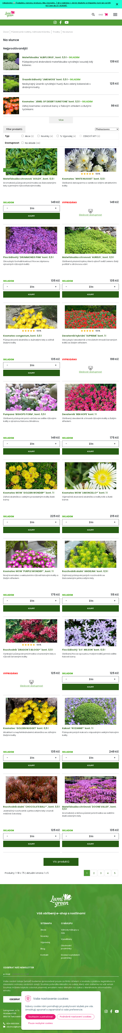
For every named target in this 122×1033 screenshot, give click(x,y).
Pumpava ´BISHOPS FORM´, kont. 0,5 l (24, 414)
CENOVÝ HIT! (91, 136)
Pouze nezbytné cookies (40, 1023)
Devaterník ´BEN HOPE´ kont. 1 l (79, 414)
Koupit (31, 216)
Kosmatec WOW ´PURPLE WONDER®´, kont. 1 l (28, 571)
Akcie (43, 929)
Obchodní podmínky (66, 947)
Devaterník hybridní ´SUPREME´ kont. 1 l (84, 335)
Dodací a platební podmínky (70, 956)
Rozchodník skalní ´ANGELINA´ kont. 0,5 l (85, 571)
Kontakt (44, 954)
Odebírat (15, 999)
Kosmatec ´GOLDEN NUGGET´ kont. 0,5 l (25, 728)
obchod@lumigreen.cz (18, 1026)
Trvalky (56, 31)
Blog (43, 948)
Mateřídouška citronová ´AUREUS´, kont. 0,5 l (88, 257)
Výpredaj (45, 942)
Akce (29, 136)
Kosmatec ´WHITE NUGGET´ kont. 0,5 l (83, 178)
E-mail (6, 974)
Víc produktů (61, 861)
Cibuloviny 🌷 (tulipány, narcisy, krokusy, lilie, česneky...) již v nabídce (36, 3)
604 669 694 (13, 1023)
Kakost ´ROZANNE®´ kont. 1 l (77, 728)
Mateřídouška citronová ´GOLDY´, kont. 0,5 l (28, 178)
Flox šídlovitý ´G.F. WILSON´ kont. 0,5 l (83, 649)
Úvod (6, 31)
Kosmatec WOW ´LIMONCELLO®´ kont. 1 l (85, 492)
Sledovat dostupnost (90, 214)
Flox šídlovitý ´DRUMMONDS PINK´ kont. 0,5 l (28, 257)
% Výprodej (68, 136)
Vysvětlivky (66, 939)
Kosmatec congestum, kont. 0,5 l (22, 335)
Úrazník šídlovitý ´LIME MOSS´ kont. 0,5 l (45, 79)
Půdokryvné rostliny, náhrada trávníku (30, 31)
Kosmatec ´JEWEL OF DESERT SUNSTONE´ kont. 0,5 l (51, 101)
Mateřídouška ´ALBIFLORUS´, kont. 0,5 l (44, 57)
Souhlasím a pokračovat (40, 1016)
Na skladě (32, 143)
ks (32, 208)
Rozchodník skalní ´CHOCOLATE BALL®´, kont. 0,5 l (31, 806)
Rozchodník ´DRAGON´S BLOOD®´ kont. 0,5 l (28, 649)
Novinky (47, 136)
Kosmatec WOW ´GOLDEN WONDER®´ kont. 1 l (28, 492)
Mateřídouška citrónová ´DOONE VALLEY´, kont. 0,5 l (89, 808)
